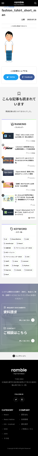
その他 (6, 438)
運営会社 (24, 414)
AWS (6, 434)
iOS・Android (9, 424)
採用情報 (24, 419)
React (6, 414)
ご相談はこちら (15, 332)
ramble (19, 371)
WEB (5, 429)
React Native (9, 419)
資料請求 (10, 311)
